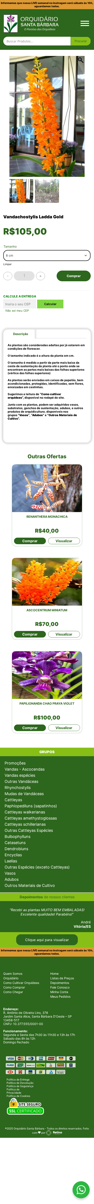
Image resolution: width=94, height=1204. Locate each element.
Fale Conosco (60, 987)
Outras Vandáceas (21, 781)
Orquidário (10, 978)
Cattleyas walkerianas (25, 812)
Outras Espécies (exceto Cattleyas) (37, 867)
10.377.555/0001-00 (28, 1024)
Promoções (15, 763)
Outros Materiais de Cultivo (30, 885)
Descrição (20, 334)
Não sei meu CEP (17, 310)
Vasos (10, 873)
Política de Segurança (20, 1086)
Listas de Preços (62, 978)
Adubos (12, 879)
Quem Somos (12, 973)
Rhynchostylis (18, 787)
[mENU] (84, 23)
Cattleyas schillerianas (25, 824)
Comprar (74, 276)
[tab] (21, 333)
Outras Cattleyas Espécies (29, 830)
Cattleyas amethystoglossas (31, 818)
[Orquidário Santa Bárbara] (31, 23)
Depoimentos (59, 983)
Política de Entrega (18, 1079)
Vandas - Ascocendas (25, 769)
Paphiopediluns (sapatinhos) (31, 806)
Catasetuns (15, 842)
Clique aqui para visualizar (47, 940)
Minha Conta (59, 992)
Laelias (11, 861)
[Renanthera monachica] (47, 488)
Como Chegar (13, 992)
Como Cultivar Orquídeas (21, 983)
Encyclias (13, 855)
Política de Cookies (18, 1096)
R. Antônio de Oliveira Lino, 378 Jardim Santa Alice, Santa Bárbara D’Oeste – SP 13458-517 (37, 1016)
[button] (79, 118)
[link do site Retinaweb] (54, 1132)
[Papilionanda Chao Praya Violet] (47, 675)
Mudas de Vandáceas (24, 793)
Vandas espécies (20, 775)
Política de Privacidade (14, 1091)
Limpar (7, 264)
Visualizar (64, 541)
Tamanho (10, 246)
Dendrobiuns (16, 848)
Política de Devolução (20, 1082)
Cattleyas (13, 799)
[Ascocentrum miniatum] (47, 582)
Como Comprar (14, 987)
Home (54, 973)
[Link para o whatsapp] (81, 1191)
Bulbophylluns (17, 836)
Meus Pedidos (60, 996)
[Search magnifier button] (81, 41)
